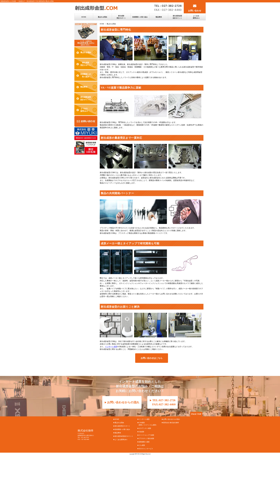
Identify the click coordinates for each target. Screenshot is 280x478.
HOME (102, 24)
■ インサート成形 (143, 419)
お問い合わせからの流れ (123, 402)
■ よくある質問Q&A (120, 439)
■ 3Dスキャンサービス (145, 448)
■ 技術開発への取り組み (121, 429)
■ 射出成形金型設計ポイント (123, 436)
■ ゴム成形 (141, 445)
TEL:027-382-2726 (163, 400)
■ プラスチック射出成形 (145, 438)
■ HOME (116, 419)
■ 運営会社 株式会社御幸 (170, 422)
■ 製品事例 (117, 433)
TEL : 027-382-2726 (168, 5)
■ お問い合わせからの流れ (171, 419)
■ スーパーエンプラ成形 (145, 435)
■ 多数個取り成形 (143, 442)
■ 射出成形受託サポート (121, 426)
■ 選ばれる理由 (118, 422)
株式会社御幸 (85, 430)
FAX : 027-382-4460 (168, 9)
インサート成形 (111, 347)
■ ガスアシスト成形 (144, 428)
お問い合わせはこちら (152, 358)
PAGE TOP (196, 414)
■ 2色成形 (140, 432)
